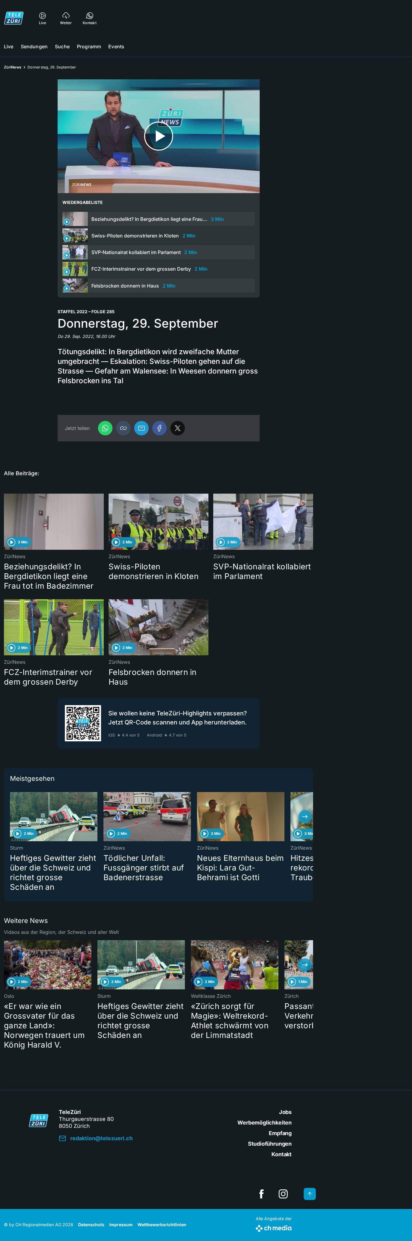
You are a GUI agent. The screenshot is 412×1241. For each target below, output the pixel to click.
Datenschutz (91, 1224)
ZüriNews (12, 67)
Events (116, 46)
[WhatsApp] (105, 428)
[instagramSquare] (283, 1194)
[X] (177, 428)
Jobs (285, 1112)
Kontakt (281, 1154)
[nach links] (12, 816)
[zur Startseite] (14, 18)
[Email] (141, 428)
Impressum (121, 1224)
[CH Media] (274, 1227)
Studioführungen (270, 1144)
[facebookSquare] (261, 1194)
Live (9, 46)
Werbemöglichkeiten (264, 1122)
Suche (62, 46)
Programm (89, 46)
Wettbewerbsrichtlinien (162, 1224)
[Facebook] (159, 428)
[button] (123, 428)
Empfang (280, 1133)
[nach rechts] (305, 816)
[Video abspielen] (159, 136)
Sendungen (34, 46)
